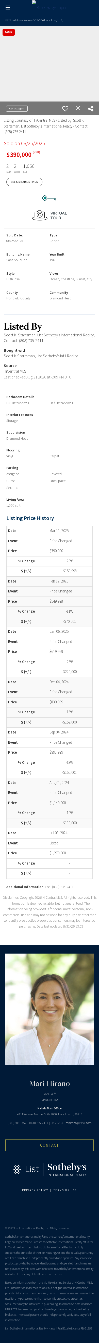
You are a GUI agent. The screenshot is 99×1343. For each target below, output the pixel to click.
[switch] (65, 109)
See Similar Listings (24, 182)
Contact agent (16, 108)
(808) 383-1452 (17, 1123)
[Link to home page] (49, 8)
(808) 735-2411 (38, 1123)
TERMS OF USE (65, 1190)
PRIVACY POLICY (35, 1190)
